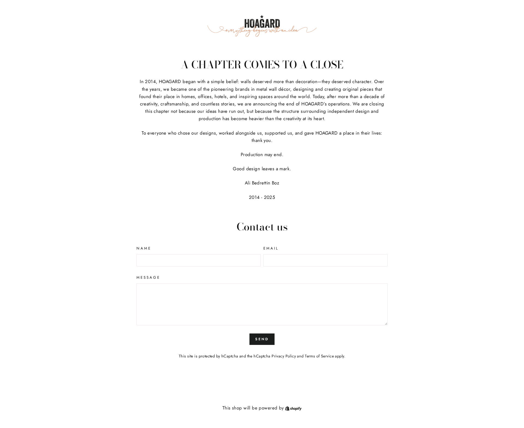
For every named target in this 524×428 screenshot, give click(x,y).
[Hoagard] (262, 26)
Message (148, 277)
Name (143, 248)
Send (262, 339)
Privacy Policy (284, 356)
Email (271, 248)
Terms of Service (319, 356)
